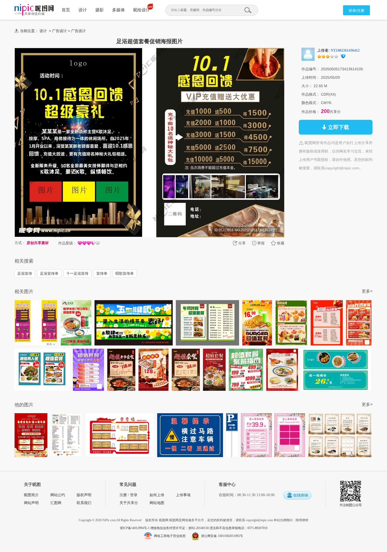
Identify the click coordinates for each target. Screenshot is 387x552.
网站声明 (31, 503)
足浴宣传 (24, 273)
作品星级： (67, 243)
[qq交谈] (297, 495)
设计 (82, 10)
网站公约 (57, 495)
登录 (133, 495)
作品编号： (310, 69)
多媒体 (118, 10)
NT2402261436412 (345, 50)
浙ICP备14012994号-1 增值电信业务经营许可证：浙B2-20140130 (165, 528)
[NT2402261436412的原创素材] (308, 54)
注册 (123, 495)
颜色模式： (310, 103)
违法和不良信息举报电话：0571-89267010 (238, 528)
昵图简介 (31, 495)
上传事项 (183, 495)
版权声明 (84, 495)
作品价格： (310, 112)
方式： (20, 243)
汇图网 (55, 503)
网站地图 (157, 503)
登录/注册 (356, 10)
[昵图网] (34, 10)
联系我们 (84, 503)
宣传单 (101, 273)
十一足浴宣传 (77, 273)
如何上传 (157, 495)
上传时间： (310, 77)
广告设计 (59, 31)
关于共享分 (129, 503)
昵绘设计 (141, 10)
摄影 (99, 10)
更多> (367, 291)
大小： (306, 86)
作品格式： (310, 94)
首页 (66, 10)
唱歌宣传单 (124, 273)
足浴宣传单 (49, 273)
